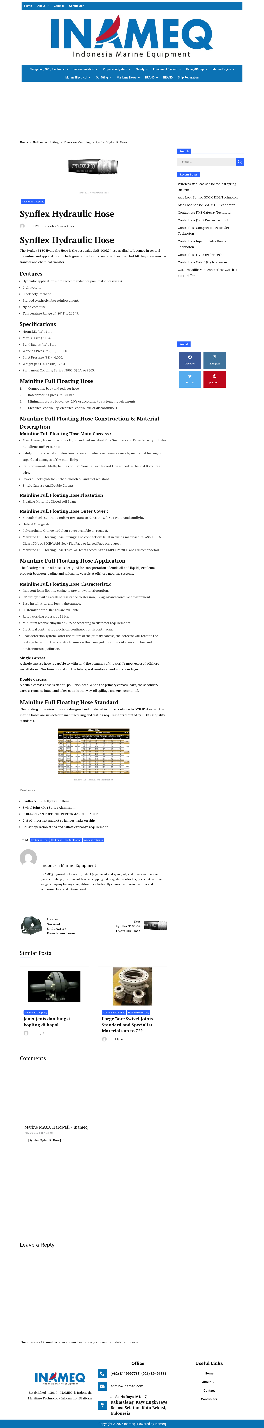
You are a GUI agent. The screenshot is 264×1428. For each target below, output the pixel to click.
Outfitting (102, 77)
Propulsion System (115, 69)
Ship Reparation (188, 77)
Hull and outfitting (138, 1012)
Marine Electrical (76, 77)
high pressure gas (153, 256)
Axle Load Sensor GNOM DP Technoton (206, 205)
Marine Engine (221, 69)
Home (28, 6)
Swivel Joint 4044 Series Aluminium (49, 807)
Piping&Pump (195, 69)
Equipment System (165, 69)
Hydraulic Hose (40, 840)
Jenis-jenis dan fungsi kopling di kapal (47, 1022)
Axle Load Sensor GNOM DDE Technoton (208, 197)
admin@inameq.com (126, 1386)
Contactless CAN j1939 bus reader (202, 262)
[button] (43, 6)
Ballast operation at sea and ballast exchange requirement (65, 827)
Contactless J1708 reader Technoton (204, 254)
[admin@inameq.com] (102, 1386)
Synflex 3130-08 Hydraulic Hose (46, 801)
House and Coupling (33, 201)
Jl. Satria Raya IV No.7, (139, 1405)
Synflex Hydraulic (93, 840)
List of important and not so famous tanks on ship (59, 820)
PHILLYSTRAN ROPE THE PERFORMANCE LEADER (60, 814)
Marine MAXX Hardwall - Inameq (56, 1127)
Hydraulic (53, 250)
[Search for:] (206, 161)
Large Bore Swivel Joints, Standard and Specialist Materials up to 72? (128, 1025)
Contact (59, 6)
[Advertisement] (129, 110)
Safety (140, 69)
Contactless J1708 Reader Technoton (205, 220)
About (41, 6)
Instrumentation (83, 69)
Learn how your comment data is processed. (109, 1342)
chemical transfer (51, 262)
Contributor (76, 6)
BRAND (149, 77)
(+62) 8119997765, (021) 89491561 (138, 1373)
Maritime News (126, 77)
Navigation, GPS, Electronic (47, 69)
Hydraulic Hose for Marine (66, 840)
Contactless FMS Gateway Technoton (205, 212)
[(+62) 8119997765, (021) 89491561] (102, 1373)
